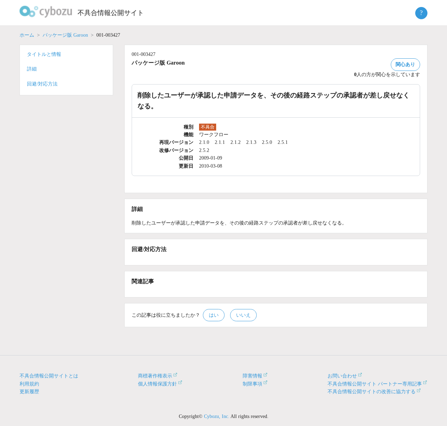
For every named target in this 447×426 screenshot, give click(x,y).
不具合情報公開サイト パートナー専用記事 (375, 384)
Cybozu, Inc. (216, 416)
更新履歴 (29, 391)
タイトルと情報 (44, 54)
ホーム (27, 35)
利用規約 (29, 384)
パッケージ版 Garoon (65, 35)
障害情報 (252, 376)
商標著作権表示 (155, 376)
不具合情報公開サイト (111, 12)
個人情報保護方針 (157, 384)
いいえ (243, 315)
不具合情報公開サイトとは (49, 376)
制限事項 (252, 384)
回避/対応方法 (42, 84)
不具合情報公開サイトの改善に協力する (372, 391)
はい (214, 315)
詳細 (32, 69)
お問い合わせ (342, 376)
